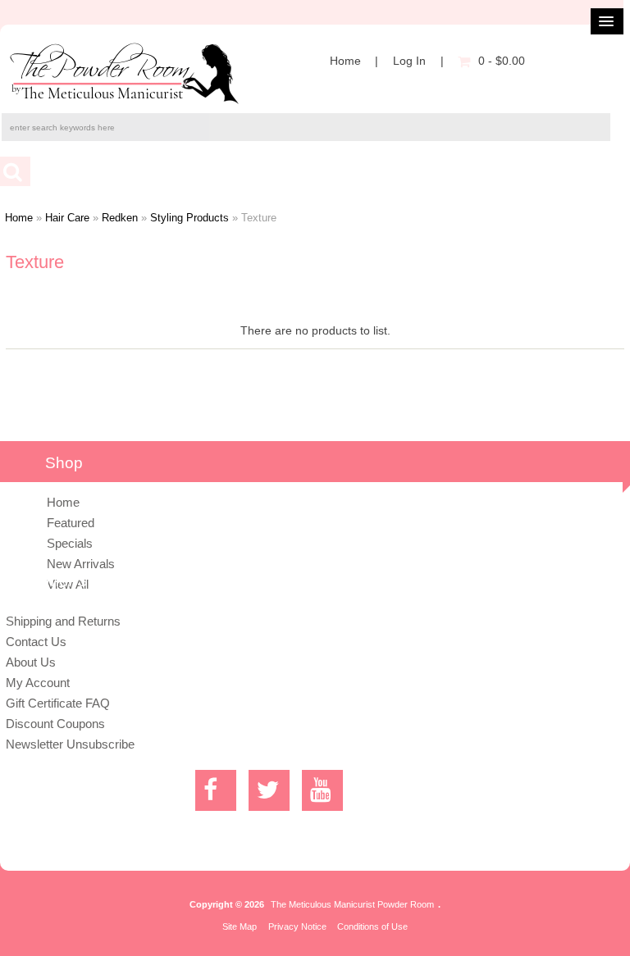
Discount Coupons (55, 724)
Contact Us (36, 642)
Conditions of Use (372, 926)
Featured (70, 523)
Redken (120, 218)
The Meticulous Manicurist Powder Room (352, 904)
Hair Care (67, 218)
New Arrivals (81, 564)
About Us (31, 662)
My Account (38, 683)
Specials (70, 543)
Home (345, 61)
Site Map (239, 926)
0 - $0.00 (501, 61)
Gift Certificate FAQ (58, 703)
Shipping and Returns (63, 621)
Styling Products (189, 218)
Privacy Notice (297, 926)
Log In (409, 61)
